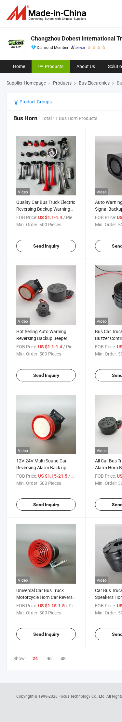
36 (49, 658)
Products (54, 66)
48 (63, 658)
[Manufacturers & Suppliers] (47, 12)
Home (19, 66)
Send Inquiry (46, 246)
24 (35, 658)
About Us (85, 66)
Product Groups (35, 102)
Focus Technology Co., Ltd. (82, 696)
